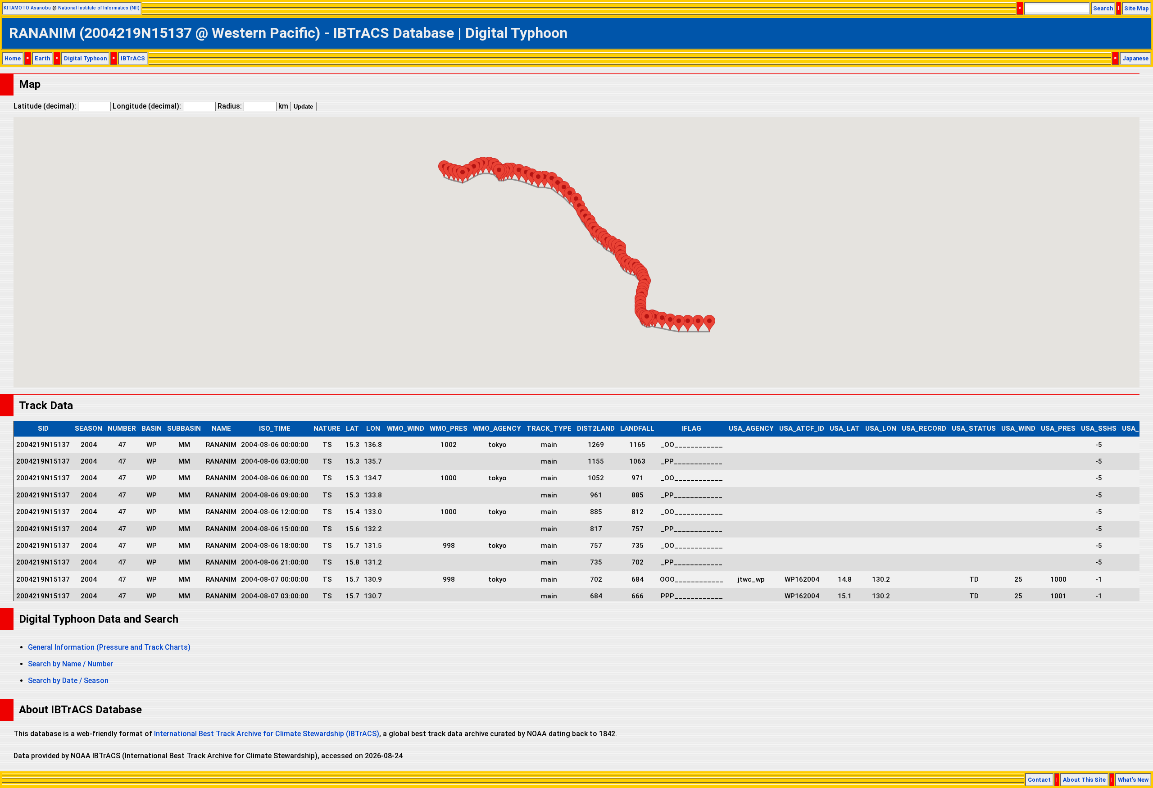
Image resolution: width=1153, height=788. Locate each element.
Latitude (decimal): (46, 106)
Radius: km (253, 106)
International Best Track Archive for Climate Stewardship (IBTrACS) (266, 733)
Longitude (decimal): (148, 106)
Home (13, 58)
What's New (1133, 779)
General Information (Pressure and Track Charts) (109, 647)
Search (1103, 8)
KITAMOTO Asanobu (27, 8)
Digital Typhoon (85, 58)
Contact (1039, 779)
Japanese (1135, 58)
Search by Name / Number (70, 664)
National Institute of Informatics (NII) (99, 8)
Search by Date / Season (68, 680)
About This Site (1084, 779)
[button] (709, 323)
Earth (42, 58)
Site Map (1136, 8)
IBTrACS (133, 58)
